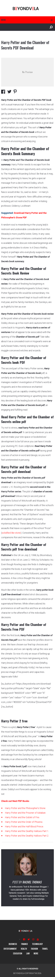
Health (24, 948)
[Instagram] (33, 939)
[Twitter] (29, 939)
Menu (3, 19)
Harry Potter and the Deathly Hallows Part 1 (26, 831)
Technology (37, 944)
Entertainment (10, 948)
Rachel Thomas (31, 882)
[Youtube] (38, 939)
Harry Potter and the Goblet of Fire (22, 817)
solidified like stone (11, 532)
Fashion (34, 948)
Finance (24, 944)
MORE (36, 953)
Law (28, 953)
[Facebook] (24, 939)
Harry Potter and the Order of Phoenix (23, 822)
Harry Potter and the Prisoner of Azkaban (25, 812)
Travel (45, 948)
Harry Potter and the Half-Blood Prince (24, 826)
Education (17, 953)
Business (13, 944)
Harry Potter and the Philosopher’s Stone (25, 808)
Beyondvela (19, 973)
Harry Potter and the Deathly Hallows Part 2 (26, 835)
